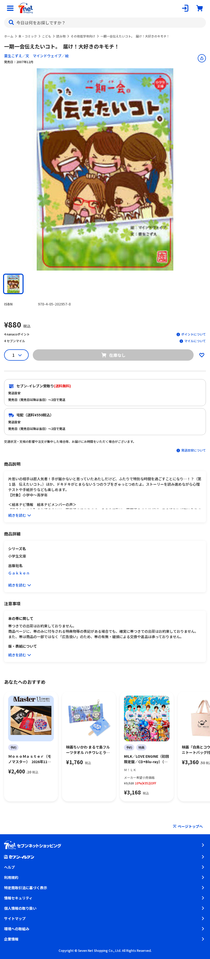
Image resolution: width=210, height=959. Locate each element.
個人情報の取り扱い (20, 908)
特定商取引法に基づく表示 (25, 887)
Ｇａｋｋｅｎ (19, 573)
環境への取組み (16, 928)
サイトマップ (15, 918)
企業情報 (11, 939)
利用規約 (11, 877)
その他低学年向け (83, 36)
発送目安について (193, 450)
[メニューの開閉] (10, 8)
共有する (202, 58)
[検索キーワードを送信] (11, 22)
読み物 (61, 36)
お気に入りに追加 (202, 355)
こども (46, 36)
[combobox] (105, 22)
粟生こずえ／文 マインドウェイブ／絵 (36, 55)
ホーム (8, 36)
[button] (13, 284)
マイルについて (195, 341)
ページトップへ (190, 826)
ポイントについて (193, 334)
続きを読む (17, 515)
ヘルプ (9, 867)
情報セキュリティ (18, 897)
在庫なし (117, 355)
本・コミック (27, 36)
